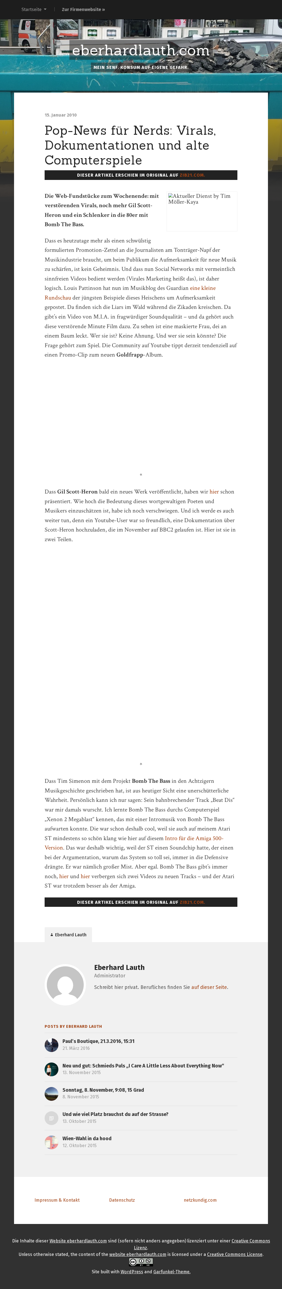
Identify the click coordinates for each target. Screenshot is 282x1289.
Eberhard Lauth (119, 967)
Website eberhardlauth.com (78, 1241)
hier (214, 492)
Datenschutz (122, 1200)
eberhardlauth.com (141, 50)
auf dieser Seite (209, 987)
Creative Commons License (234, 1254)
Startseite (31, 9)
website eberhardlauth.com (137, 1254)
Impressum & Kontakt (57, 1200)
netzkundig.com (200, 1200)
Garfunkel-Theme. (172, 1271)
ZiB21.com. (192, 175)
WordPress (132, 1271)
